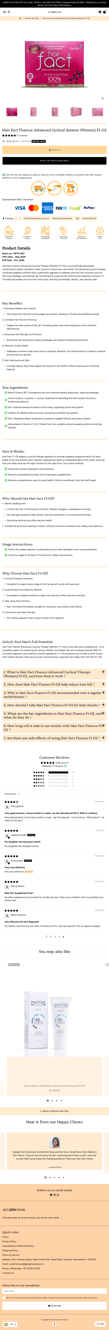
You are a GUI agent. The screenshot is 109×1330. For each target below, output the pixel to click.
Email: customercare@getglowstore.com (23, 1264)
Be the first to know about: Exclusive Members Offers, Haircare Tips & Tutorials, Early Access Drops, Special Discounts (51, 1298)
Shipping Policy (10, 1250)
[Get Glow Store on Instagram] (54, 1195)
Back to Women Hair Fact (54, 1111)
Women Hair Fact (32, 18)
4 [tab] (61, 1100)
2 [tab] (52, 1100)
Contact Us (8, 1273)
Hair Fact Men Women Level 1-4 (36, 218)
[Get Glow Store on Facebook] (51, 1195)
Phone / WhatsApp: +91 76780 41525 (21, 1268)
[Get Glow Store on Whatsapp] (58, 1195)
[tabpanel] (54, 1029)
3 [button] (55, 936)
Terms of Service (10, 1255)
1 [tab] (48, 1100)
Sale (77, 218)
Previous (5, 1028)
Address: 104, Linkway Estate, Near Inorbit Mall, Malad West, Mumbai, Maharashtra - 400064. (49, 1259)
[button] (9, 135)
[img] (11, 802)
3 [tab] (57, 1100)
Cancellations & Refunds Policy (18, 1246)
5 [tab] (63, 1177)
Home (5, 1237)
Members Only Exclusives (62, 218)
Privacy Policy (9, 1241)
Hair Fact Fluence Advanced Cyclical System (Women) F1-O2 (66, 18)
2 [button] (51, 936)
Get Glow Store (62, 1320)
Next (104, 63)
